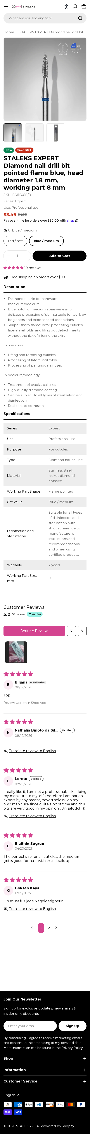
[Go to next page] (57, 928)
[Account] (75, 6)
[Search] (80, 18)
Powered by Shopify (57, 1126)
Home (8, 32)
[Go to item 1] (16, 652)
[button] (66, 6)
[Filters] (71, 631)
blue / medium (46, 241)
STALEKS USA (27, 1126)
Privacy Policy (72, 1048)
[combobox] (45, 18)
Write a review (34, 631)
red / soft (15, 241)
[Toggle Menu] (6, 6)
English (9, 1095)
